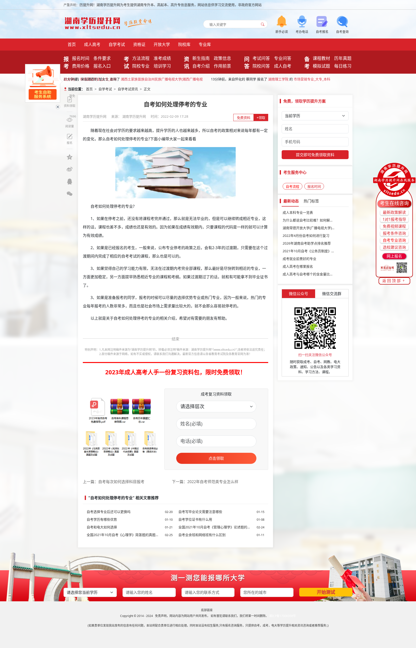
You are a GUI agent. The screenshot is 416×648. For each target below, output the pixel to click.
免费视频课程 (394, 226)
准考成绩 (162, 58)
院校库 (184, 44)
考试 (126, 62)
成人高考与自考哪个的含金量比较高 (310, 274)
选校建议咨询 (394, 247)
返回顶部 (392, 280)
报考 (66, 62)
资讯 (186, 62)
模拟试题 (321, 66)
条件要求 (102, 58)
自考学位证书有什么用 (221, 519)
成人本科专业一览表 (298, 212)
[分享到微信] (70, 193)
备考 (307, 62)
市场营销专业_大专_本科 (312, 79)
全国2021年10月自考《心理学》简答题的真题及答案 (130, 534)
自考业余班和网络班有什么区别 (221, 534)
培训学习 (162, 66)
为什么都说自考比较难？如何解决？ (310, 220)
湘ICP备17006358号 (282, 616)
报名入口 (102, 66)
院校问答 (261, 66)
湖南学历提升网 (95, 116)
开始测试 (326, 592)
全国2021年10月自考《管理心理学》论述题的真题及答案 (221, 527)
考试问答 (261, 58)
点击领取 (216, 458)
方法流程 (141, 58)
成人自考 (282, 66)
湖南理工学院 (278, 79)
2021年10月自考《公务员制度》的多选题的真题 (315, 251)
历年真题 (342, 58)
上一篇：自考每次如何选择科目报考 (113, 481)
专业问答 (282, 58)
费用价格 (80, 66)
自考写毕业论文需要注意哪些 (221, 511)
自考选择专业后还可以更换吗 (130, 511)
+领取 (261, 117)
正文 (147, 89)
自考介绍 (201, 66)
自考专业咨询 (394, 240)
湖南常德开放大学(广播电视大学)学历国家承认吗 (315, 228)
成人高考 (92, 44)
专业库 (205, 44)
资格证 (139, 44)
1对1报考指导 (394, 219)
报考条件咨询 (394, 233)
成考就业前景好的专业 (299, 258)
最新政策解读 (394, 212)
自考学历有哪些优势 (130, 519)
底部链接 (207, 610)
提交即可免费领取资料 (315, 154)
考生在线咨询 (394, 203)
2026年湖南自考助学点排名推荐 (307, 243)
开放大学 (162, 44)
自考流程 (292, 186)
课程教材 (321, 58)
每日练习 (342, 66)
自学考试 (117, 44)
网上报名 (394, 256)
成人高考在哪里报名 (298, 266)
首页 (72, 44)
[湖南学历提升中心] (94, 21)
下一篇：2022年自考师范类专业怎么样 (205, 481)
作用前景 (222, 66)
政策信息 (222, 58)
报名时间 (80, 58)
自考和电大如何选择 (130, 527)
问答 (246, 62)
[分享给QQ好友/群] (70, 181)
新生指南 (201, 58)
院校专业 (141, 66)
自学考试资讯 (128, 89)
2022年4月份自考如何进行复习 (306, 235)
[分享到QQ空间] (70, 157)
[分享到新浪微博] (70, 169)
